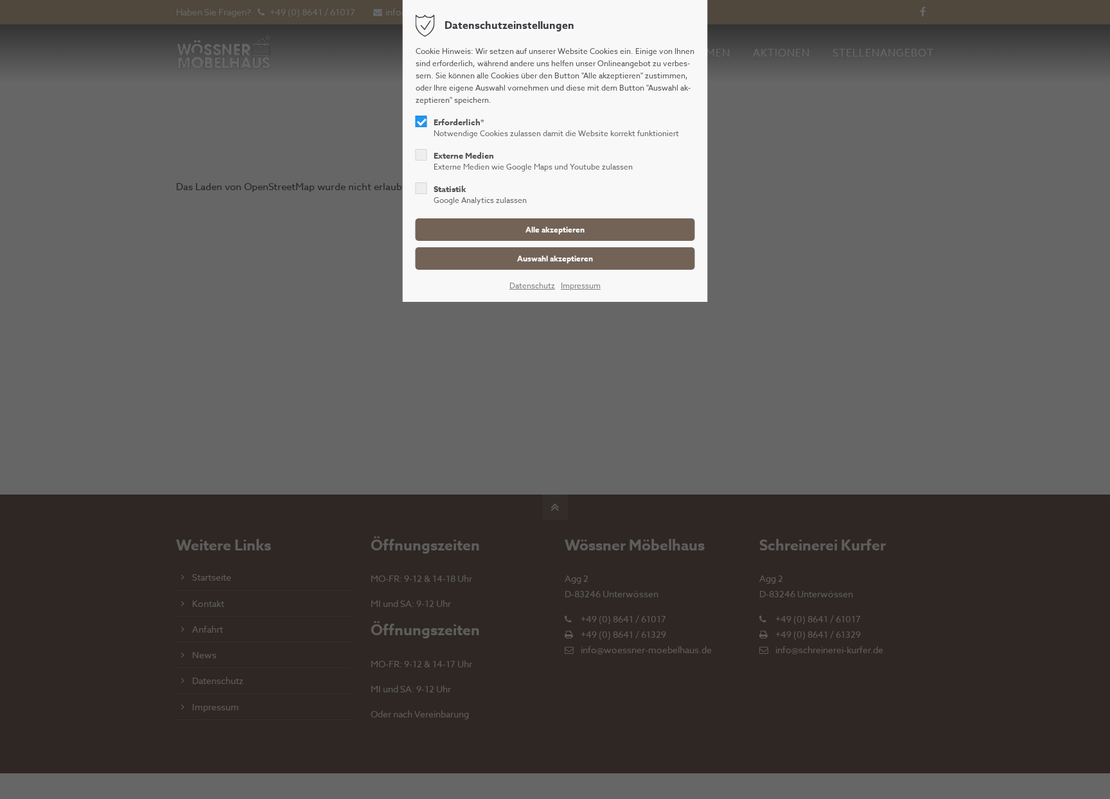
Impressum (581, 285)
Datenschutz (532, 285)
